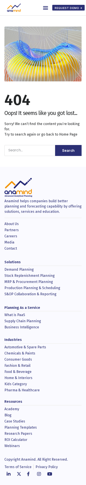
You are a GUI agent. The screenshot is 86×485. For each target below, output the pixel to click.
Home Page (68, 134)
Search (68, 150)
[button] (45, 8)
